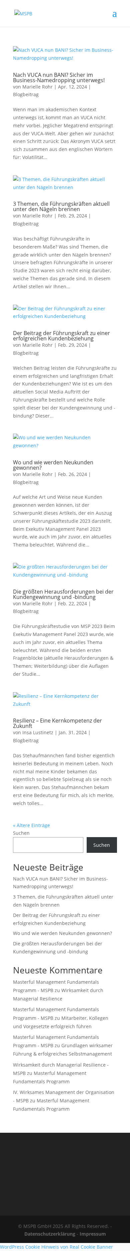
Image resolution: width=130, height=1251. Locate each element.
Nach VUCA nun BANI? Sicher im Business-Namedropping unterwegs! (59, 77)
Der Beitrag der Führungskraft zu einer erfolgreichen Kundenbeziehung (61, 335)
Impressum (93, 1234)
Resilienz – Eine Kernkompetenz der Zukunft (57, 723)
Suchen (21, 833)
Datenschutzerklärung (49, 1234)
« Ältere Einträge (31, 825)
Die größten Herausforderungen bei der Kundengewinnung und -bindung (63, 594)
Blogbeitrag (26, 94)
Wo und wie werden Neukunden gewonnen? (53, 465)
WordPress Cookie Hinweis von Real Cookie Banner (56, 1247)
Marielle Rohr (37, 87)
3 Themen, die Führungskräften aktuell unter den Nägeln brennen (61, 206)
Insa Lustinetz (37, 732)
